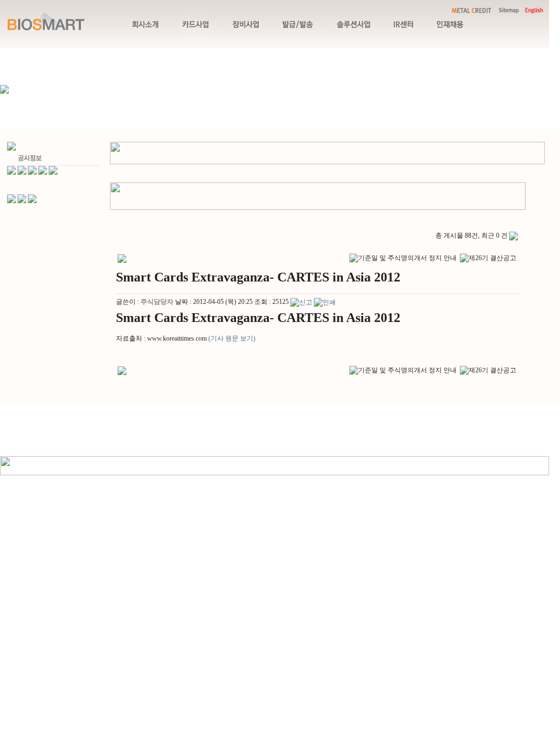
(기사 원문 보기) (231, 338)
